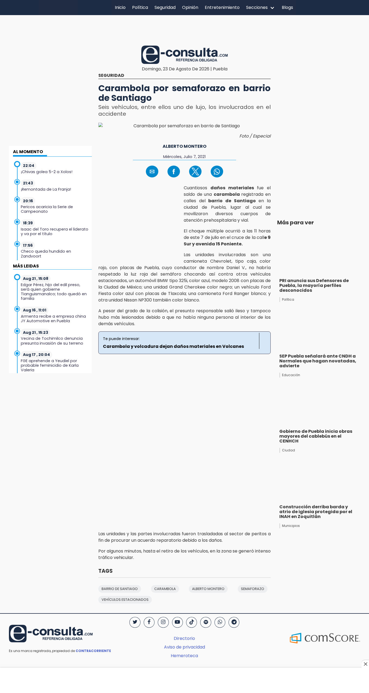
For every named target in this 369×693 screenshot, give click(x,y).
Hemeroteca (184, 656)
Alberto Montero (184, 146)
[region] (184, 29)
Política (140, 7)
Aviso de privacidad (184, 647)
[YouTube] (177, 622)
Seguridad (165, 7)
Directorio (184, 638)
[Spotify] (205, 622)
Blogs (287, 7)
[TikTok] (191, 622)
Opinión (190, 7)
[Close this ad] (365, 664)
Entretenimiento (222, 7)
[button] (152, 171)
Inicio (120, 7)
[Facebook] (149, 622)
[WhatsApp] (219, 622)
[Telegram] (234, 622)
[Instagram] (163, 622)
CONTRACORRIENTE (93, 651)
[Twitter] (134, 622)
